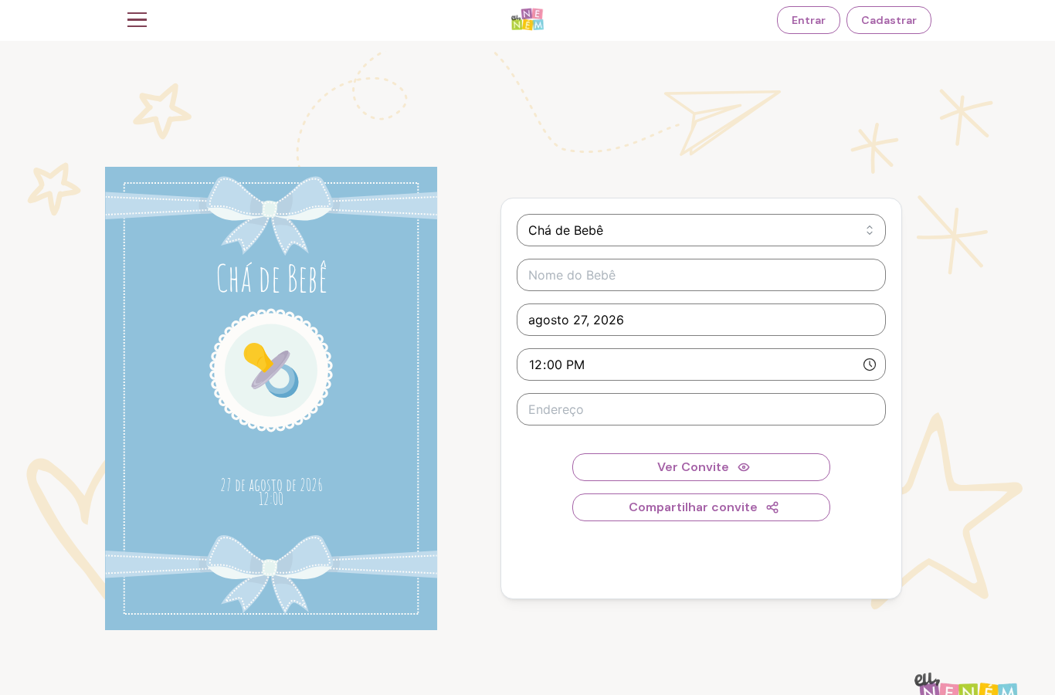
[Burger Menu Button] (137, 19)
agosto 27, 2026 (576, 319)
